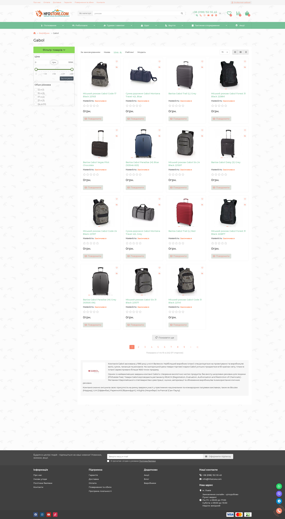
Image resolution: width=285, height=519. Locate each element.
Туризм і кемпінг (116, 25)
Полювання (50, 25)
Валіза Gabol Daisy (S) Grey (225, 162)
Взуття (171, 25)
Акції (242, 25)
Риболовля (81, 25)
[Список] (240, 52)
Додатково (150, 469)
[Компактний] (246, 52)
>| (197, 347)
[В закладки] (117, 61)
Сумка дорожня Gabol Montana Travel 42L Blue (143, 95)
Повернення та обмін (84, 2)
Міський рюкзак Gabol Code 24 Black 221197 (100, 232)
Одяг (146, 25)
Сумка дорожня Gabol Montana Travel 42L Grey (143, 232)
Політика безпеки (42, 483)
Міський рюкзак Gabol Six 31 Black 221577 (141, 301)
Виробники (150, 483)
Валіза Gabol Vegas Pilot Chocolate (96, 164)
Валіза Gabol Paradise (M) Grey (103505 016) (99, 301)
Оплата (46, 2)
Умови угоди (40, 479)
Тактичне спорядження (207, 25)
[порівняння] (117, 67)
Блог (146, 479)
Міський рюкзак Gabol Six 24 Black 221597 (184, 164)
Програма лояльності (100, 491)
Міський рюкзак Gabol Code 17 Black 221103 (99, 95)
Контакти (101, 2)
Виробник (44, 33)
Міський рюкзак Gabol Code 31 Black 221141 (185, 301)
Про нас (37, 2)
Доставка (57, 2)
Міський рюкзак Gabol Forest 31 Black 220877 (228, 232)
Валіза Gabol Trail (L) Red (181, 231)
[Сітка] (235, 52)
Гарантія (68, 2)
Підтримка (95, 469)
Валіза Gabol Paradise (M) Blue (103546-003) (142, 164)
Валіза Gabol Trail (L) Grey (182, 93)
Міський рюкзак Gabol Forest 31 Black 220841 (228, 95)
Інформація (40, 469)
